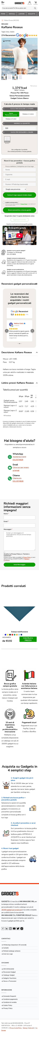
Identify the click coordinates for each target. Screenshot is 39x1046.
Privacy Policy (24, 204)
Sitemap (25, 1028)
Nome (6, 514)
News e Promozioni (9, 981)
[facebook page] (2, 928)
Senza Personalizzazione (11, 114)
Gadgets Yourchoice (9, 978)
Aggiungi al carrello (19, 220)
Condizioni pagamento (10, 999)
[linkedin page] (6, 928)
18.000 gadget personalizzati (11, 910)
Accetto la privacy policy (12, 202)
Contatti (6, 948)
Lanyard (22, 14)
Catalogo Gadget (9, 975)
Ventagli (12, 14)
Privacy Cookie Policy (16, 1028)
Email (6, 521)
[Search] (35, 8)
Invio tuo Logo (8, 954)
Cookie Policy (7, 1005)
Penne (3, 14)
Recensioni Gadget (9, 972)
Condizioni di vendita (9, 1002)
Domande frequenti (9, 996)
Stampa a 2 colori (11, 119)
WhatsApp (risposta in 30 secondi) (14, 945)
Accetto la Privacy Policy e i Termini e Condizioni (16, 555)
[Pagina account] (29, 2)
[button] (7, 331)
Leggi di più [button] (13, 338)
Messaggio (8, 529)
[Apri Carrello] (35, 2)
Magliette (31, 14)
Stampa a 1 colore (28, 114)
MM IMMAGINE (8, 969)
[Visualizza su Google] (11, 324)
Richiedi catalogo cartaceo (11, 951)
